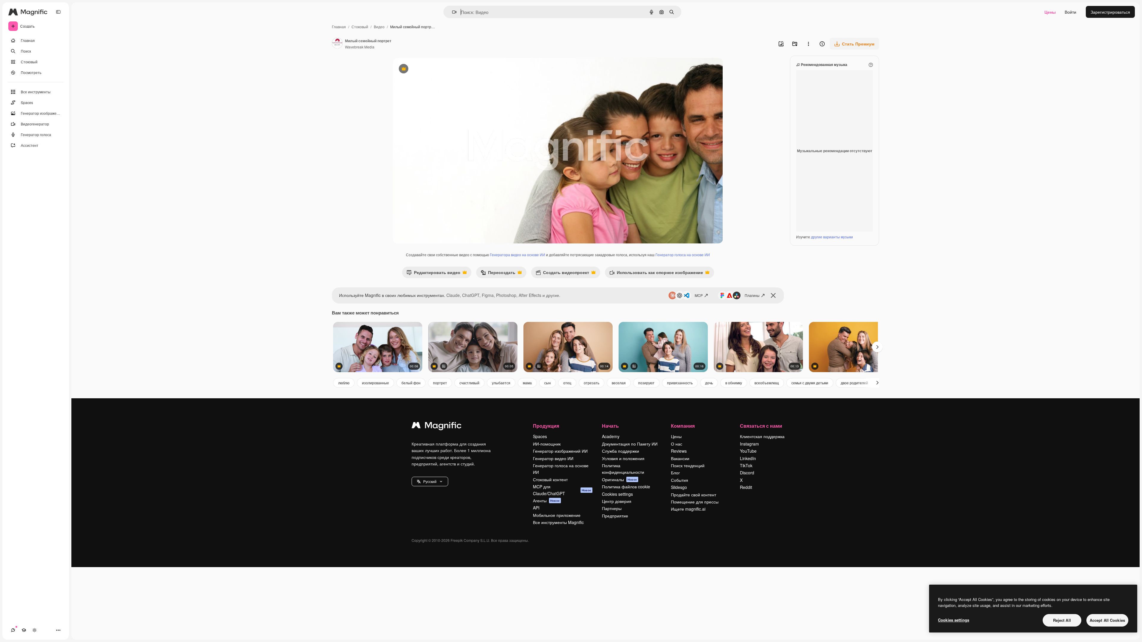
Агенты (546, 500)
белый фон (411, 382)
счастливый (469, 382)
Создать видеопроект (562, 273)
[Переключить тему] (34, 630)
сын (547, 382)
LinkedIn (748, 458)
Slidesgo (679, 487)
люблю (343, 382)
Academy (610, 436)
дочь (709, 382)
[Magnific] (437, 426)
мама (527, 382)
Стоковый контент (550, 479)
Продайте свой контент (693, 495)
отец (567, 382)
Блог (675, 473)
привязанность (680, 382)
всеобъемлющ (766, 382)
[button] (430, 481)
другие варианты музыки (832, 236)
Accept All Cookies (1107, 620)
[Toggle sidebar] (58, 12)
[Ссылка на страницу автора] (337, 44)
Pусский (430, 481)
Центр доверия (616, 501)
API (536, 508)
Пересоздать (498, 273)
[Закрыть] (773, 295)
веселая (619, 382)
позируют (646, 382)
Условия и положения (623, 458)
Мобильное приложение (557, 515)
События (679, 480)
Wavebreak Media (359, 46)
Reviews (679, 451)
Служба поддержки (620, 451)
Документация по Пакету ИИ (630, 444)
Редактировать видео (433, 273)
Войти (1070, 12)
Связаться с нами (761, 425)
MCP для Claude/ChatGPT (562, 490)
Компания (683, 425)
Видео (379, 26)
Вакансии (680, 458)
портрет (440, 382)
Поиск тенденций (688, 465)
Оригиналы (619, 479)
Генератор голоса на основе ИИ (682, 254)
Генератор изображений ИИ (560, 451)
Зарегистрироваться (1110, 12)
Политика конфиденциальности (623, 468)
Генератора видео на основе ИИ (517, 254)
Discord (747, 473)
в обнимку (733, 382)
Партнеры (612, 508)
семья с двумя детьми (809, 382)
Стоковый (360, 26)
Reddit (746, 487)
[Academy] (24, 630)
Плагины (752, 295)
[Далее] (877, 383)
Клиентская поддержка (762, 436)
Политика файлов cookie (626, 487)
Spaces (540, 436)
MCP (699, 295)
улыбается (501, 382)
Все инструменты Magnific (558, 522)
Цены (1050, 12)
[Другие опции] (808, 44)
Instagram (749, 444)
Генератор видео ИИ (553, 458)
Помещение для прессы (695, 502)
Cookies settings (617, 494)
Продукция (546, 425)
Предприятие (615, 516)
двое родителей (854, 382)
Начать (610, 425)
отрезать (591, 382)
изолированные (375, 382)
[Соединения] (13, 630)
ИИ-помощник (547, 444)
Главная (339, 26)
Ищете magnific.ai (688, 509)
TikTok (746, 465)
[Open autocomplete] (452, 12)
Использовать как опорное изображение (656, 273)
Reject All (1062, 620)
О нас (676, 444)
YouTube (748, 451)
